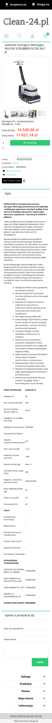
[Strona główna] (26, 20)
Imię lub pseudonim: (14, 628)
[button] (6, 36)
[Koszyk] (45, 36)
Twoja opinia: (10, 639)
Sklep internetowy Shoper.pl (26, 721)
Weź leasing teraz (12, 181)
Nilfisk (15, 163)
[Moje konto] (32, 36)
